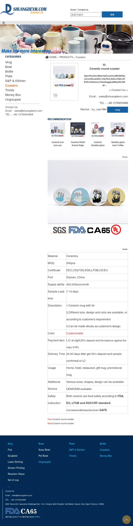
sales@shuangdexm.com (28, 110)
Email (73, 9)
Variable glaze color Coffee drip (118, 144)
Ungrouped (13, 99)
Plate (8, 76)
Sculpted (12, 455)
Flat (10, 449)
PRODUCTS (66, 57)
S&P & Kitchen (15, 80)
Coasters (11, 85)
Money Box (13, 94)
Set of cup (13, 480)
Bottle (9, 71)
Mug (10, 443)
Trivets (9, 90)
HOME (53, 57)
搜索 (112, 14)
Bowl (8, 66)
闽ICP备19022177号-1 (31, 517)
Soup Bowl (44, 449)
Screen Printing (16, 467)
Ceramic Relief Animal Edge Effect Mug (78, 144)
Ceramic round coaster (63, 419)
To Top (126, 519)
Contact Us (83, 9)
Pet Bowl (43, 455)
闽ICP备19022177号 (13, 517)
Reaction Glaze (16, 474)
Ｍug (8, 62)
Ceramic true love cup (58, 144)
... (9, 486)
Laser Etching (15, 461)
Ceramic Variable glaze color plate (98, 144)
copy (117, 109)
